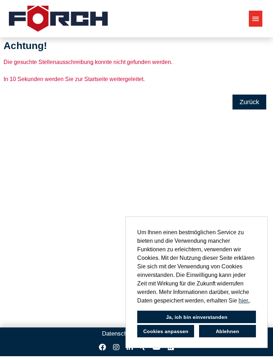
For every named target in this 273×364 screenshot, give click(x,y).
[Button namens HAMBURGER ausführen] (255, 19)
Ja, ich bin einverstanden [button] (197, 317)
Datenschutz (118, 333)
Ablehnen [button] (227, 331)
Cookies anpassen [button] (165, 331)
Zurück (249, 102)
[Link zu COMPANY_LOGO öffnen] (58, 18)
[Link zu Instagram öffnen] (116, 347)
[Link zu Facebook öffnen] (102, 347)
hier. (244, 301)
